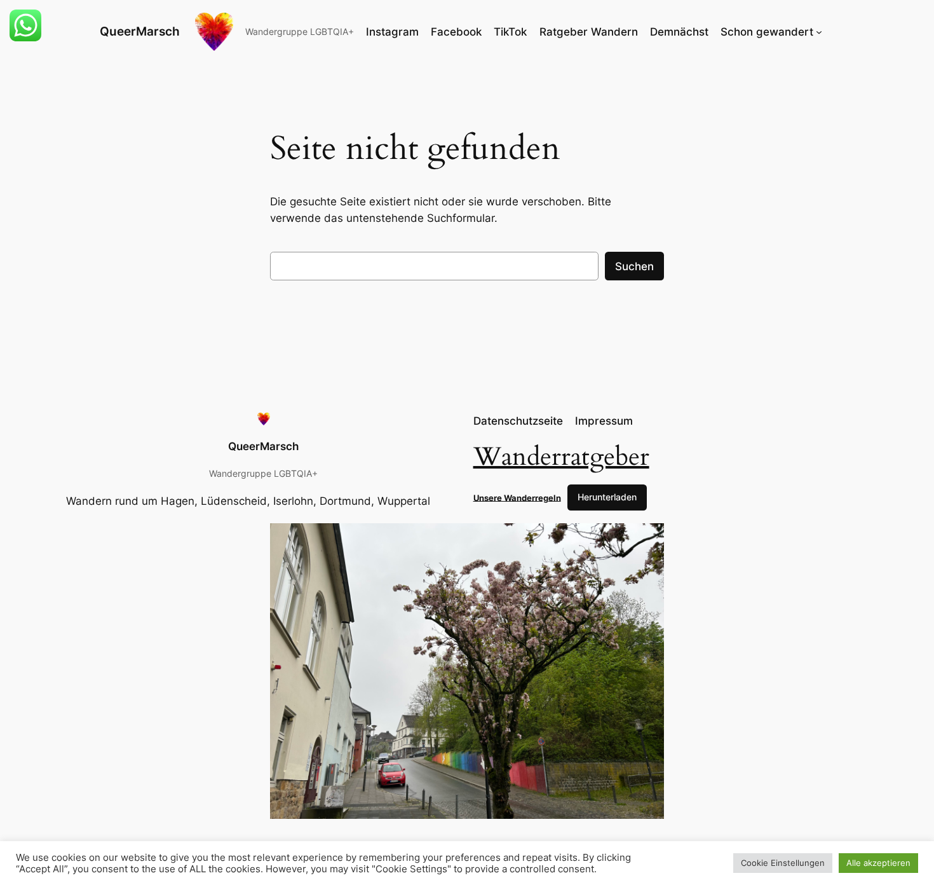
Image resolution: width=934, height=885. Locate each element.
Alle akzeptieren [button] (878, 863)
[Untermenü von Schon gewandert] (819, 32)
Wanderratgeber (561, 456)
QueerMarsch (140, 31)
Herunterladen (607, 496)
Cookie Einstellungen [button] (783, 863)
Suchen (634, 266)
